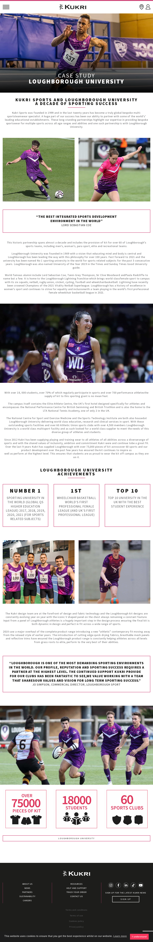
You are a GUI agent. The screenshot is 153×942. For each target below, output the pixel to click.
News (27, 888)
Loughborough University (76, 838)
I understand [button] (139, 936)
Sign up (126, 899)
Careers (27, 900)
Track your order (76, 892)
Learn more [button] (120, 936)
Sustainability (27, 896)
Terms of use (76, 915)
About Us (27, 884)
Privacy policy (76, 926)
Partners (27, 892)
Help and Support (76, 888)
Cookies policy (76, 921)
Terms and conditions (76, 910)
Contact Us (76, 896)
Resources (77, 884)
